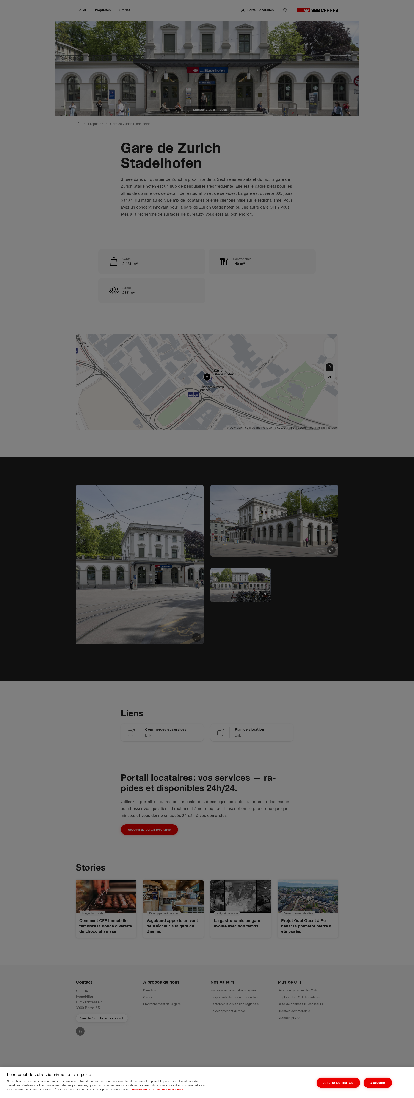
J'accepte (377, 1082)
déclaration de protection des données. (158, 1089)
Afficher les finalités (338, 1082)
